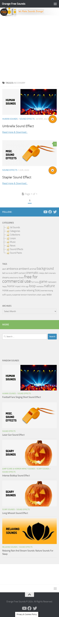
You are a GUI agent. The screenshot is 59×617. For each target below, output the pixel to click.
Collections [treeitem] (15, 234)
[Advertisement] (29, 48)
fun (32, 282)
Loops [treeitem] (13, 238)
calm (15, 272)
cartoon (22, 273)
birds (11, 273)
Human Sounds (10, 119)
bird (7, 273)
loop (32, 286)
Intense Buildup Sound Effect (16, 475)
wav (49, 294)
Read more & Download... (15, 132)
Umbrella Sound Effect (18, 126)
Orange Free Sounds (13, 3)
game (43, 282)
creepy (41, 273)
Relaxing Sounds (10, 547)
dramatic (52, 273)
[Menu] (55, 4)
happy (4, 286)
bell (3, 273)
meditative (40, 287)
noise (5, 290)
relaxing (30, 290)
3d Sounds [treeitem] (15, 227)
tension (24, 295)
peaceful (12, 290)
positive (18, 291)
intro (23, 286)
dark (47, 273)
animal (32, 268)
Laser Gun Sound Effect (13, 434)
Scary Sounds (43, 469)
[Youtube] (45, 212)
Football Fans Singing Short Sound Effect (21, 397)
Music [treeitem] (13, 242)
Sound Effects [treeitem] (16, 249)
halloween (52, 282)
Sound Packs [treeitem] (16, 252)
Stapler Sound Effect (16, 177)
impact (18, 286)
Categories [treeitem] (15, 231)
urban (38, 295)
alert (4, 269)
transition (32, 294)
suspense (16, 295)
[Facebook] (50, 212)
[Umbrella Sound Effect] (29, 102)
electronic (14, 277)
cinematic (32, 273)
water (44, 295)
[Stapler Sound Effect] (29, 153)
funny (36, 282)
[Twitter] (55, 212)
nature (49, 285)
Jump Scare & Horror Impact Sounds (18, 469)
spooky (9, 295)
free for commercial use (20, 279)
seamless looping (47, 291)
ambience (12, 268)
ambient (24, 268)
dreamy (6, 277)
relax (23, 290)
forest (21, 277)
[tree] (29, 240)
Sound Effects (27, 119)
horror (11, 286)
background (45, 268)
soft (4, 294)
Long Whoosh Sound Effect (15, 513)
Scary (38, 290)
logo (27, 287)
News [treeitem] (12, 245)
